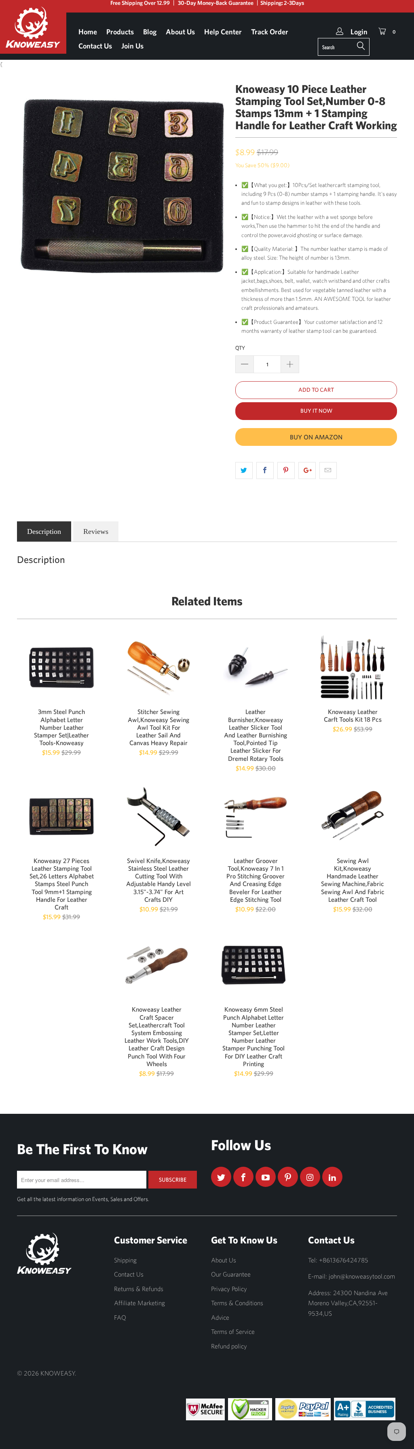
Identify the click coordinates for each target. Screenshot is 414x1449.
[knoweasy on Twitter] (221, 1177)
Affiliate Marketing (139, 1302)
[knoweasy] (33, 33)
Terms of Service (233, 1331)
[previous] (28, 186)
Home (87, 31)
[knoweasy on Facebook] (243, 1177)
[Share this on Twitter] (244, 470)
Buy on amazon (316, 437)
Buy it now (316, 410)
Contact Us (95, 46)
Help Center (223, 31)
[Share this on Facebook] (265, 470)
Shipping (125, 1260)
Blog (149, 31)
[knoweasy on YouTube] (266, 1177)
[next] (216, 186)
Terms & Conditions (237, 1302)
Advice (220, 1317)
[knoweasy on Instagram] (310, 1177)
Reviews (95, 531)
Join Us (132, 46)
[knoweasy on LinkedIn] (332, 1177)
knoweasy (57, 1373)
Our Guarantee (231, 1274)
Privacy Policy (229, 1288)
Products (120, 31)
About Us (180, 31)
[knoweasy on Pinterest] (288, 1177)
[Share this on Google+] (307, 470)
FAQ (120, 1317)
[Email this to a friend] (328, 470)
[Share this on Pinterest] (286, 470)
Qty (240, 348)
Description (44, 531)
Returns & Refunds (138, 1288)
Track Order (269, 31)
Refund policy (229, 1346)
